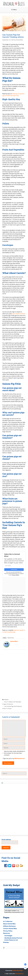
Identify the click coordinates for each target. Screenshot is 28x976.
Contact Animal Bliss (10, 928)
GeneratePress (19, 973)
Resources (6, 933)
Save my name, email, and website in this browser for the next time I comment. (14, 753)
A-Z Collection (7, 921)
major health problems (18, 314)
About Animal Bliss (9, 924)
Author (4, 637)
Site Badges (8, 936)
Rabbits (6, 699)
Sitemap (6, 942)
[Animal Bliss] (6, 647)
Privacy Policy (7, 931)
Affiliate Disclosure (9, 926)
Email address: (6, 839)
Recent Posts (11, 637)
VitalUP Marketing (17, 970)
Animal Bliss (14, 641)
